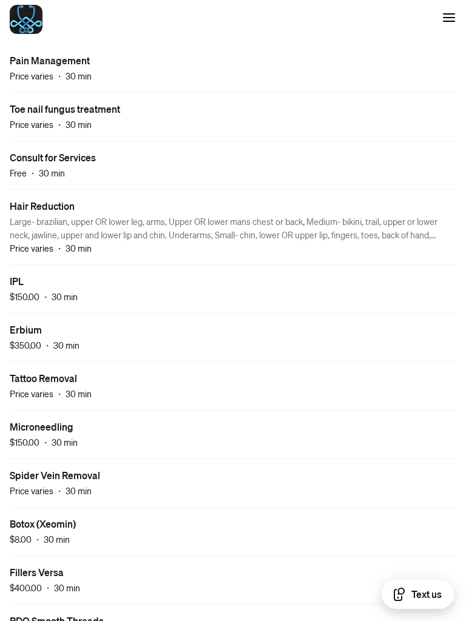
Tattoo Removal (43, 378)
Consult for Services (53, 157)
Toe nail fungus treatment (65, 108)
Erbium (26, 329)
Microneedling (41, 426)
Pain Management (50, 60)
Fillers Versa (37, 572)
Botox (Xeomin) (43, 523)
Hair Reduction (42, 206)
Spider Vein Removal (55, 475)
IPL (17, 281)
